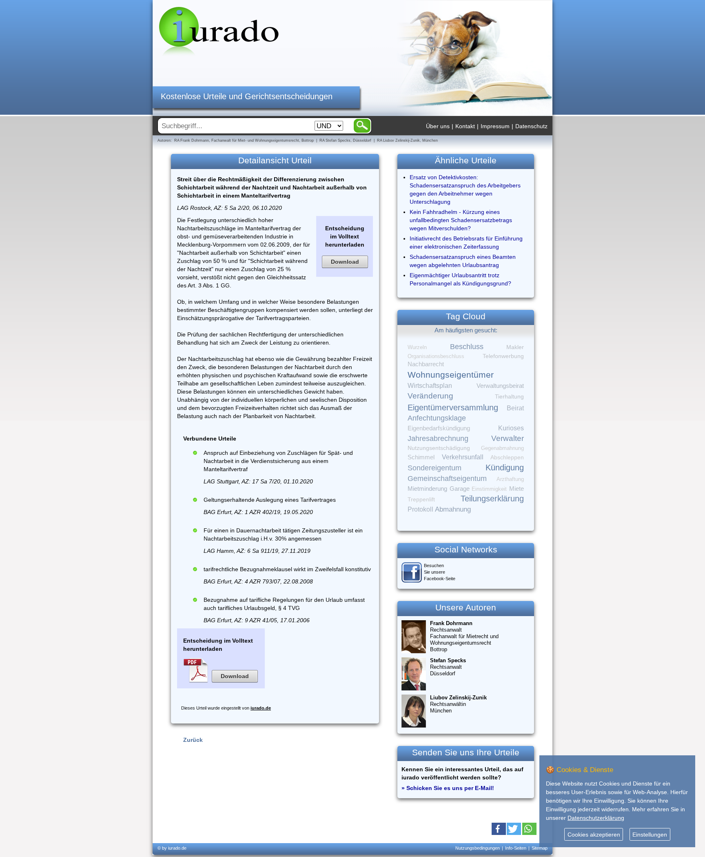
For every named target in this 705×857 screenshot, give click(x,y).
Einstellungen (649, 834)
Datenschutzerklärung (596, 818)
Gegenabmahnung (502, 448)
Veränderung (430, 396)
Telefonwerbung (503, 356)
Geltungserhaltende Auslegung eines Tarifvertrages (270, 499)
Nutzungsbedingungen (477, 848)
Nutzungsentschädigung (439, 448)
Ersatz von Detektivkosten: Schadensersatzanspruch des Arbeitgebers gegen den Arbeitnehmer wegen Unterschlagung (465, 189)
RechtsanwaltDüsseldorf (448, 667)
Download (345, 261)
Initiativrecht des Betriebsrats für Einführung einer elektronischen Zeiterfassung (466, 242)
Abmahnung (453, 509)
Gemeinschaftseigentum (447, 478)
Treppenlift (421, 499)
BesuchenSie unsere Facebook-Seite (439, 572)
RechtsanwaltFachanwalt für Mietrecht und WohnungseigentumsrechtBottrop (464, 636)
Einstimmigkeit (489, 489)
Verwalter (507, 438)
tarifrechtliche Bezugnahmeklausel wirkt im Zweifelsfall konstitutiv (287, 569)
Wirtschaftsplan (430, 385)
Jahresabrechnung (438, 438)
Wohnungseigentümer (451, 375)
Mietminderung (427, 488)
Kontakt (465, 126)
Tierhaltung (509, 396)
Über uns (438, 126)
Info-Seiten (515, 848)
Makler (515, 347)
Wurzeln (417, 347)
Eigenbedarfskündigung (439, 428)
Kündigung (505, 467)
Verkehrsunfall (462, 457)
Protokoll (420, 509)
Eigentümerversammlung (453, 407)
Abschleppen (507, 457)
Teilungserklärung (492, 498)
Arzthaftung (510, 479)
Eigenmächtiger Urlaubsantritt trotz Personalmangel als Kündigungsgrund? (460, 279)
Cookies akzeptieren (594, 834)
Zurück (193, 740)
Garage (460, 488)
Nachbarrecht (426, 364)
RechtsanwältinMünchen (458, 704)
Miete (516, 488)
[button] (499, 829)
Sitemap (540, 848)
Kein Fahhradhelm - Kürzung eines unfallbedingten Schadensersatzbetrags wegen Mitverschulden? (461, 220)
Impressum (495, 126)
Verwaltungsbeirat (500, 385)
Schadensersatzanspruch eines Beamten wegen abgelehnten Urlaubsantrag (463, 261)
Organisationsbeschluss (436, 356)
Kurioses (511, 428)
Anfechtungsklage (437, 418)
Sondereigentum (434, 468)
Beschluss (466, 346)
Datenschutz (531, 126)
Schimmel (421, 457)
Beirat (515, 408)
